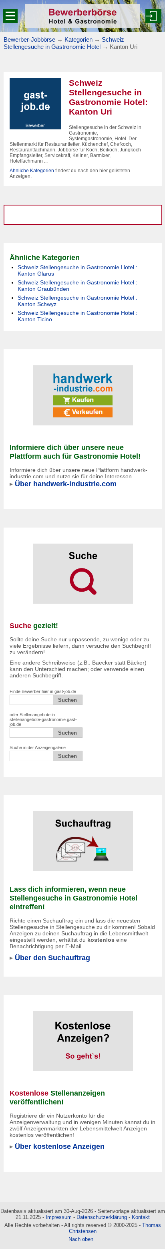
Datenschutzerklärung (101, 1217)
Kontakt (141, 1217)
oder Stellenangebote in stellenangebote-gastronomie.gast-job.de (43, 719)
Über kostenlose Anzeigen (60, 1146)
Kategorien (78, 39)
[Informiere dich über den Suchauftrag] (83, 836)
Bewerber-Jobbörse (29, 39)
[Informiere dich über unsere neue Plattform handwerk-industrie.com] (83, 390)
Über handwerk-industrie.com (66, 483)
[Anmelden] (153, 16)
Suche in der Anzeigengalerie (38, 747)
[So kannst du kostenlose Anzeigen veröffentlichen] (83, 1036)
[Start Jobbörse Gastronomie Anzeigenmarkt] (35, 103)
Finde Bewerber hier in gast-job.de (43, 691)
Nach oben (80, 1239)
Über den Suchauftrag (52, 957)
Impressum (59, 1217)
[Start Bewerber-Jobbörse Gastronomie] (82, 16)
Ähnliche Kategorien (32, 170)
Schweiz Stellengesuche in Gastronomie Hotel (64, 43)
